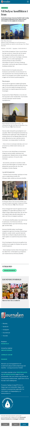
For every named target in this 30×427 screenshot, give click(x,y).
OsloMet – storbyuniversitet (9, 368)
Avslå (15, 424)
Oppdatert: (15, 48)
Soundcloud (6, 332)
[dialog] (15, 420)
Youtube (5, 335)
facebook (5, 326)
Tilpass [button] (5, 424)
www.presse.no (6, 393)
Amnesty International (9, 270)
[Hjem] (5, 1)
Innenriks (5, 8)
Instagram (6, 329)
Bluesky (5, 323)
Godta (24, 424)
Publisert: (3, 48)
